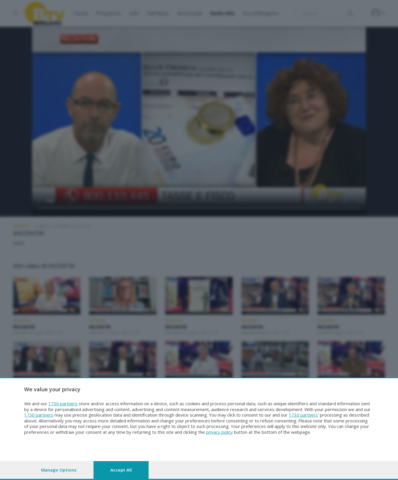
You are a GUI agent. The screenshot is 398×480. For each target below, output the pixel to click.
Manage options (59, 470)
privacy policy (219, 432)
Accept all (121, 470)
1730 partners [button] (63, 403)
